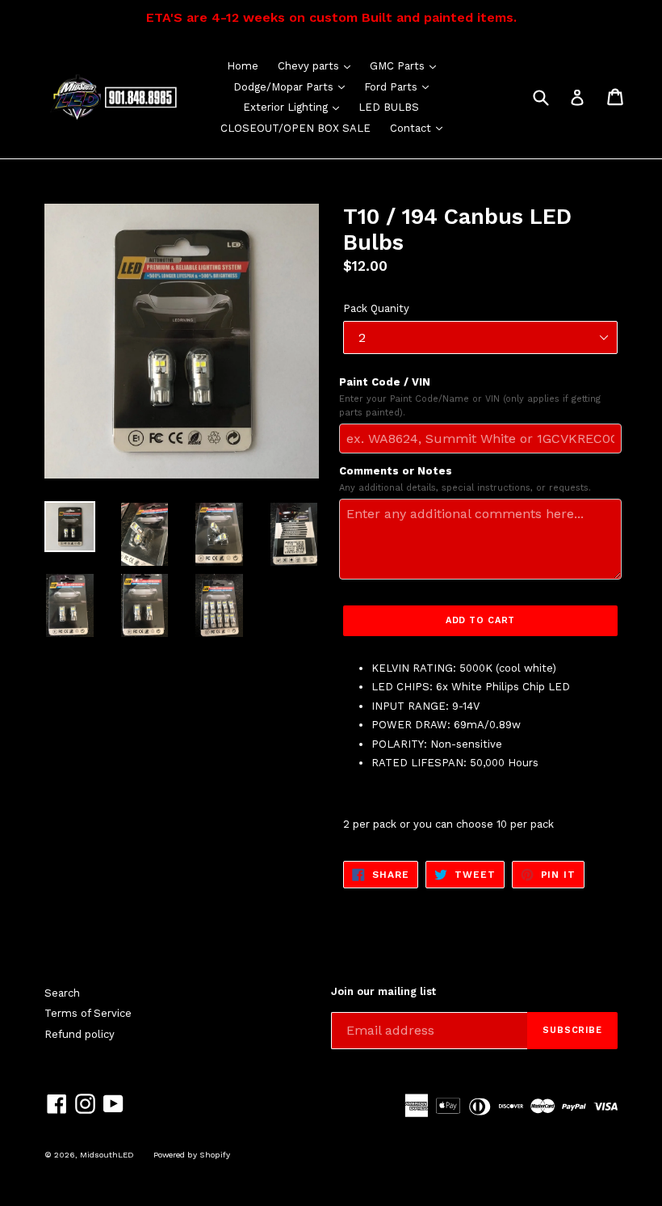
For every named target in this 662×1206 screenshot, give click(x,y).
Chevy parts (318, 65)
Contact (420, 127)
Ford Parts (400, 86)
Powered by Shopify (191, 1154)
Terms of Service (88, 1013)
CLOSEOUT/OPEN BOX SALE (295, 128)
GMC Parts (407, 65)
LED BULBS (388, 107)
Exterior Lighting (295, 106)
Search (62, 993)
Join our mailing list (383, 991)
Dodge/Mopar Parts (293, 86)
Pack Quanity (376, 308)
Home (242, 66)
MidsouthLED (107, 1154)
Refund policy (79, 1034)
